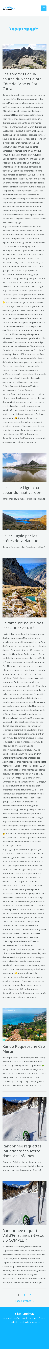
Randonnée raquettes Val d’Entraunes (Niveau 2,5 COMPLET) (23, 1235)
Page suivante (24, 1301)
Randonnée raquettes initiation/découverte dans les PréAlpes (22, 1150)
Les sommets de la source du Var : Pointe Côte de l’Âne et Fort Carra (22, 81)
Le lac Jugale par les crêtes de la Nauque (20, 538)
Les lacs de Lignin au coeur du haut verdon (22, 490)
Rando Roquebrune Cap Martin (24, 1049)
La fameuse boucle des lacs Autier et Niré (23, 625)
